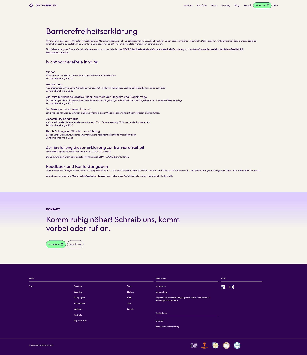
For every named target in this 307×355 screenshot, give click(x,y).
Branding (78, 292)
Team (214, 5)
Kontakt (248, 5)
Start (31, 286)
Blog (236, 5)
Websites (78, 309)
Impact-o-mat (80, 321)
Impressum (161, 286)
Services (188, 5)
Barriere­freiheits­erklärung (167, 326)
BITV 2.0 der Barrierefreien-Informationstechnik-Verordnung (153, 49)
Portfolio (202, 5)
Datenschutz (161, 292)
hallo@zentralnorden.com (93, 176)
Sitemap (159, 321)
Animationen (79, 303)
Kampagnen (79, 298)
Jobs (129, 303)
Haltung (225, 5)
